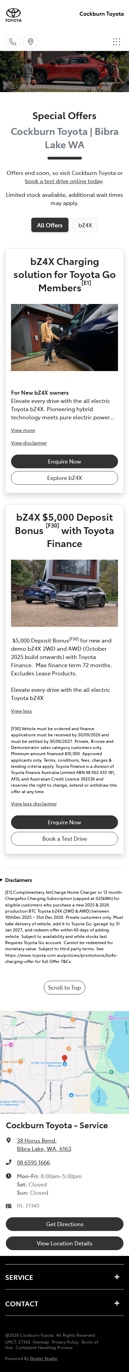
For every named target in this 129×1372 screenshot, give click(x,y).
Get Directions (65, 1224)
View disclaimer (29, 442)
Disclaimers (18, 879)
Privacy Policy (65, 1342)
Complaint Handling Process (44, 1347)
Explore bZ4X (64, 477)
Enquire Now (64, 461)
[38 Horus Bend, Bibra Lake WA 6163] (30, 41)
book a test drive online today (63, 181)
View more (23, 430)
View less (21, 710)
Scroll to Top (64, 987)
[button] (116, 42)
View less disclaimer (34, 803)
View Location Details (65, 1243)
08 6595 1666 (33, 1162)
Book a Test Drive (64, 838)
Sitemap (41, 1342)
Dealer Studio (43, 1358)
